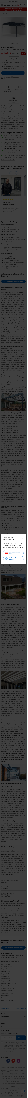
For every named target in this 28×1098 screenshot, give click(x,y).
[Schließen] (23, 538)
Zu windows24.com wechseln (14, 558)
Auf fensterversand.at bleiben (14, 552)
